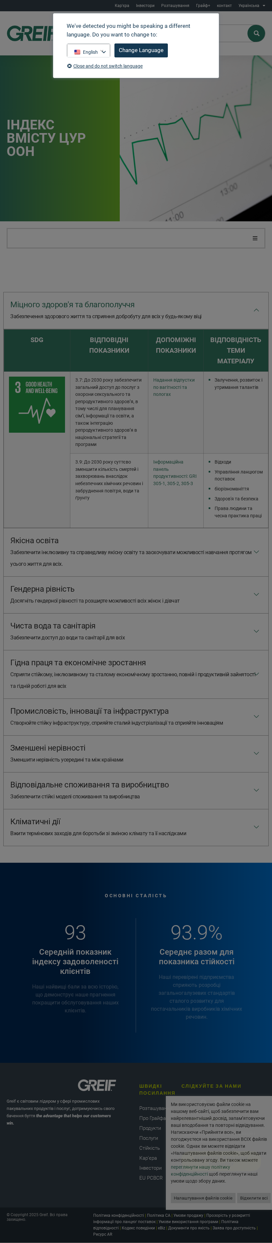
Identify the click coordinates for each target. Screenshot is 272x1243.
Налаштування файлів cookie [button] (203, 1198)
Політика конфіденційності (118, 1215)
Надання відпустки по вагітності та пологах (174, 387)
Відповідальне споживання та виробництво (89, 790)
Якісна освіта (131, 551)
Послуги (148, 1138)
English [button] (90, 52)
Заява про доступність (234, 1228)
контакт (224, 5)
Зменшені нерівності (66, 753)
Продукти (150, 1128)
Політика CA (158, 1215)
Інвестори (145, 5)
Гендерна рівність (95, 594)
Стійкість (149, 1148)
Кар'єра (122, 5)
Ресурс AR (102, 1234)
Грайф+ (203, 5)
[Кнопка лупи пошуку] (256, 33)
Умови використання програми (188, 1221)
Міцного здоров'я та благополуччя (106, 310)
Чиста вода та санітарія (67, 631)
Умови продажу (188, 1215)
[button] (255, 238)
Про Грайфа (152, 1118)
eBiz (161, 1228)
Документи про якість (189, 1228)
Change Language (141, 50)
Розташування (175, 5)
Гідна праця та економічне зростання (132, 673)
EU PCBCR (151, 1178)
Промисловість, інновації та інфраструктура (116, 716)
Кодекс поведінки (138, 1228)
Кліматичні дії (98, 827)
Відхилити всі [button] (254, 1198)
